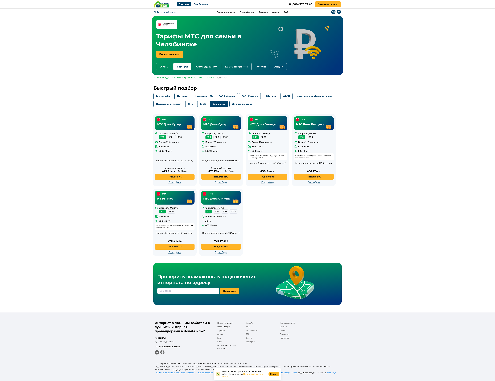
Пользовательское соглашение (201, 373)
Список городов (287, 323)
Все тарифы (163, 96)
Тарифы (263, 12)
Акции (275, 12)
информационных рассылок (283, 373)
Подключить (175, 177)
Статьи (283, 330)
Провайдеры (247, 12)
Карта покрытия (236, 66)
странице (331, 373)
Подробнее (174, 182)
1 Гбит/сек (270, 96)
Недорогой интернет (168, 104)
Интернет (183, 96)
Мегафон (250, 342)
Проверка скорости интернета (226, 347)
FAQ (286, 12)
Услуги (261, 66)
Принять (274, 374)
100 (209, 211)
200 (162, 137)
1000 (179, 137)
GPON (286, 96)
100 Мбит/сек (227, 96)
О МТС (164, 66)
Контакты (284, 338)
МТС (248, 327)
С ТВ (190, 104)
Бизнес (283, 327)
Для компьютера (242, 104)
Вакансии (284, 334)
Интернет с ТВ (204, 96)
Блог (219, 342)
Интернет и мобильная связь (314, 96)
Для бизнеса (201, 4)
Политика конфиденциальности (170, 373)
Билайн (249, 323)
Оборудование (206, 66)
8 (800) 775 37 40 (300, 4)
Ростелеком (252, 330)
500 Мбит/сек (250, 96)
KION (203, 104)
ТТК (247, 334)
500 (171, 137)
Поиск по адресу (226, 12)
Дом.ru (249, 338)
